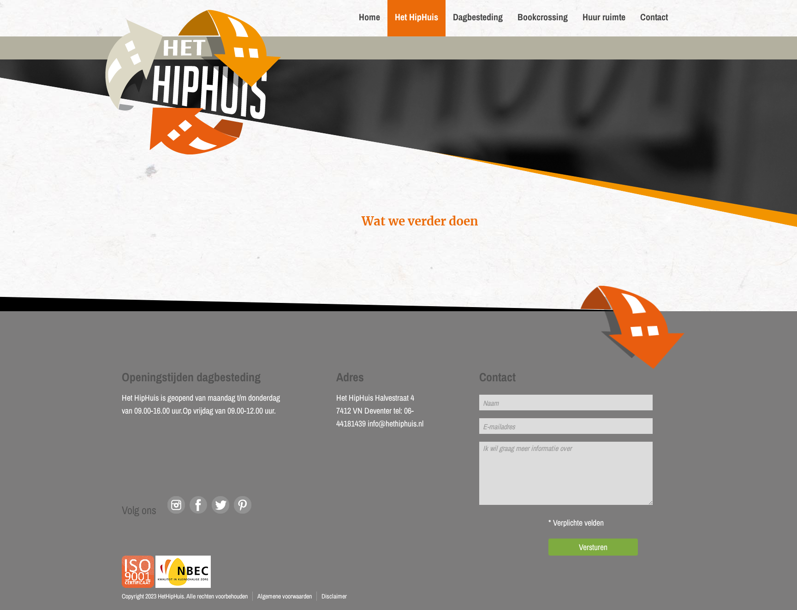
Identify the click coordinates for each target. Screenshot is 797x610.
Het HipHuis (416, 17)
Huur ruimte (604, 17)
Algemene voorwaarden (284, 596)
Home (369, 17)
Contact (654, 17)
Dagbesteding (478, 17)
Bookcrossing (542, 17)
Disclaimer (334, 596)
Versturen (593, 547)
